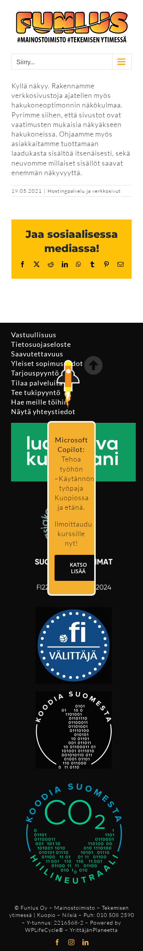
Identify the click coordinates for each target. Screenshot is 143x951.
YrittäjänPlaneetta (94, 930)
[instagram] (71, 942)
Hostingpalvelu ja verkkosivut (84, 191)
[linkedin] (85, 942)
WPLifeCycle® (44, 930)
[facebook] (57, 942)
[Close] (93, 365)
